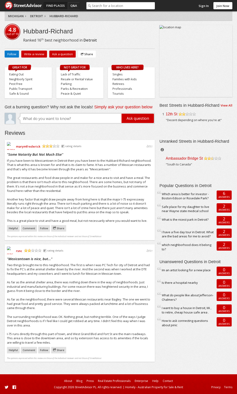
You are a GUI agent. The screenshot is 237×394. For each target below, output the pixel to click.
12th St (171, 114)
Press (90, 381)
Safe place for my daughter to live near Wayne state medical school (185, 209)
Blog (79, 381)
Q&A (73, 5)
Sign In (204, 6)
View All (226, 105)
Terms (228, 387)
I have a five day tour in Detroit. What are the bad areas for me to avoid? (188, 234)
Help (155, 381)
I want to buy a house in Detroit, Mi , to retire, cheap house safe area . (186, 310)
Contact (168, 381)
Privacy (216, 387)
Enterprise (141, 381)
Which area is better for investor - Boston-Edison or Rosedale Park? (185, 196)
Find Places (55, 5)
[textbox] (123, 5)
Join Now (222, 6)
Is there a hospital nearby (180, 283)
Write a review (34, 54)
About (68, 381)
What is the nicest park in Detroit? (185, 219)
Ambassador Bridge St (184, 158)
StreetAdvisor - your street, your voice (23, 5)
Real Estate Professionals (114, 381)
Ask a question (62, 54)
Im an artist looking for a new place (186, 270)
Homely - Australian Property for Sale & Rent (154, 387)
